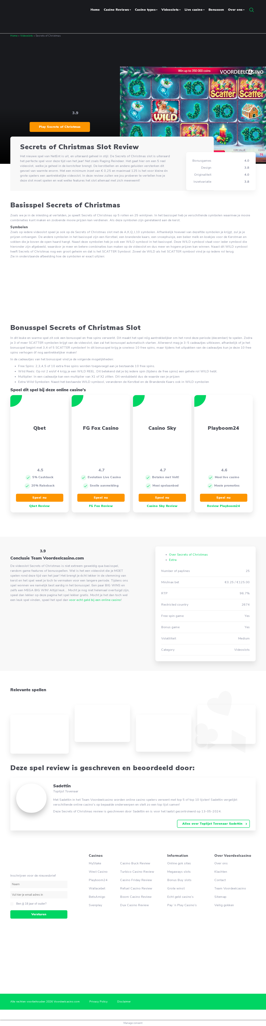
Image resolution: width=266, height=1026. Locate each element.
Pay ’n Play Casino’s (182, 905)
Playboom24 (98, 880)
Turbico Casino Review (137, 872)
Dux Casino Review (134, 905)
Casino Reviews (116, 10)
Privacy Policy (98, 1001)
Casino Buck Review (135, 863)
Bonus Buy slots (179, 880)
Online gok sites (179, 863)
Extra (173, 560)
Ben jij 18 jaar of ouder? (31, 904)
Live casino (194, 10)
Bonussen (216, 10)
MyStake (95, 863)
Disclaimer (124, 1001)
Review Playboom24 (223, 506)
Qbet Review (39, 506)
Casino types (145, 10)
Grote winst (176, 888)
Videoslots (170, 10)
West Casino (98, 872)
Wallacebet (97, 888)
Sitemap (220, 897)
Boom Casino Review (136, 897)
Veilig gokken (224, 905)
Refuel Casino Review (136, 888)
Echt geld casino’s (180, 897)
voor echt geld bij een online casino (95, 600)
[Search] (252, 10)
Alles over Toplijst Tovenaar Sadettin (212, 824)
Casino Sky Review (162, 506)
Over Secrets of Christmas (188, 554)
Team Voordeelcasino (230, 888)
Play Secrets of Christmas (60, 127)
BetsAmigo (97, 897)
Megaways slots (179, 872)
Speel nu (39, 497)
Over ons (235, 10)
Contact (220, 880)
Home (95, 10)
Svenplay (95, 905)
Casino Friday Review (136, 880)
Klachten (220, 872)
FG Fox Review (101, 506)
